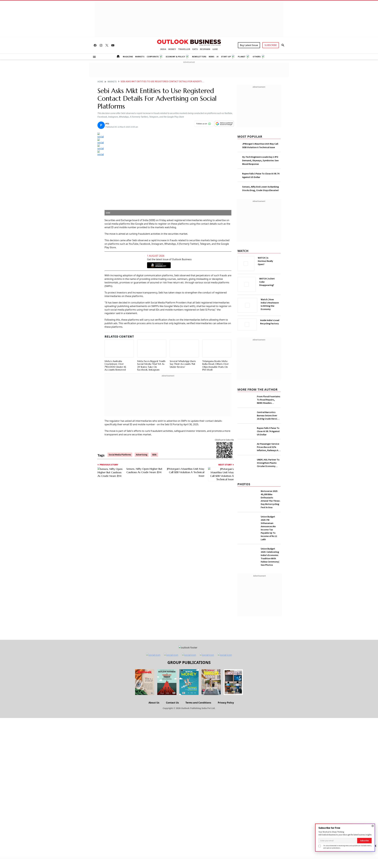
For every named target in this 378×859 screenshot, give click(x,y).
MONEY (172, 49)
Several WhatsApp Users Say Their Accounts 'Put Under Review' (183, 364)
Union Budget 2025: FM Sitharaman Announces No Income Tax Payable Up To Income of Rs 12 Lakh (269, 528)
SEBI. (154, 454)
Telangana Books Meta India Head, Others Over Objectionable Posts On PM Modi (215, 365)
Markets (139, 56)
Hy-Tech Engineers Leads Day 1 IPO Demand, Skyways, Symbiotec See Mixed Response (260, 160)
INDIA (163, 49)
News (211, 56)
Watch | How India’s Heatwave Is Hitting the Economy (270, 304)
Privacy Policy (226, 702)
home (100, 81)
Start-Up (226, 56)
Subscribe (364, 840)
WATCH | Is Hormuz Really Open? (265, 261)
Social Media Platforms (120, 454)
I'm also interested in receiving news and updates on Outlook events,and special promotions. (347, 847)
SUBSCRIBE (270, 45)
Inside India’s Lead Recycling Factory (269, 322)
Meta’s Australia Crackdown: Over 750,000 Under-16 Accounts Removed (115, 365)
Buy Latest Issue (249, 45)
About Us (154, 702)
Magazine (128, 56)
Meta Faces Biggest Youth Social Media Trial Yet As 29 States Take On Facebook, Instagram (151, 365)
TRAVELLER (184, 49)
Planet (242, 56)
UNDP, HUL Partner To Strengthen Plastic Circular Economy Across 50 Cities (268, 463)
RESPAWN (205, 49)
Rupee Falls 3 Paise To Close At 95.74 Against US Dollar (268, 431)
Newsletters (199, 56)
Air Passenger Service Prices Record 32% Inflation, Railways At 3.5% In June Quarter (268, 447)
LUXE (215, 49)
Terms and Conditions (198, 702)
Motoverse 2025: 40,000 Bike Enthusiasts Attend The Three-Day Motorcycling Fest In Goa (270, 499)
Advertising (141, 454)
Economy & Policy (175, 56)
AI (218, 56)
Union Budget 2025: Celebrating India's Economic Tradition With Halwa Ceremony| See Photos (270, 557)
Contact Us (172, 702)
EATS (195, 49)
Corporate (153, 56)
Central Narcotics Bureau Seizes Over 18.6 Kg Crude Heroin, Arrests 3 (268, 415)
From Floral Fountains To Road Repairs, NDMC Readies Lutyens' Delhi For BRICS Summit (268, 400)
